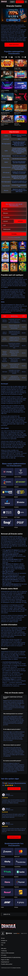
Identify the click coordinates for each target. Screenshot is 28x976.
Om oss (3, 938)
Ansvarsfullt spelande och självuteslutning (10, 957)
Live (10, 57)
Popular (3, 57)
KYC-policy (3, 955)
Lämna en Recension (14, 788)
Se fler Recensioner (14, 837)
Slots (23, 57)
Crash (16, 57)
